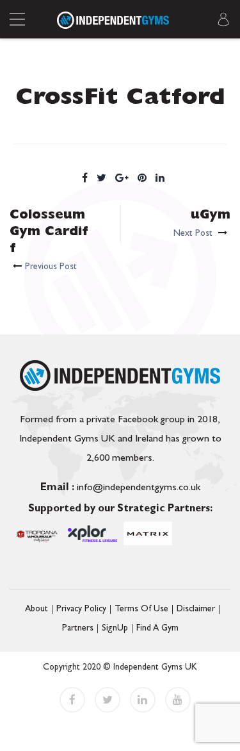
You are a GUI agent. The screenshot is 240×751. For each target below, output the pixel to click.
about (36, 609)
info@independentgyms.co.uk (120, 488)
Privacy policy (81, 609)
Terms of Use (141, 609)
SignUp (115, 628)
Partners (77, 628)
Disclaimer (196, 609)
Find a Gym (157, 628)
